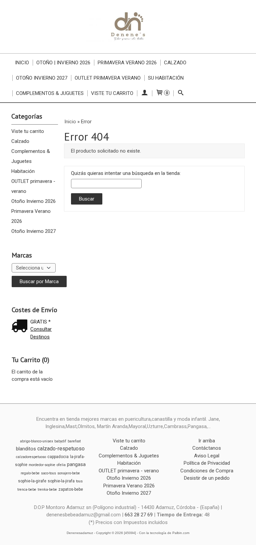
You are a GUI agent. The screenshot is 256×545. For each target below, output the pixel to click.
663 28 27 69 (139, 515)
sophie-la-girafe (32, 481)
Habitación (23, 171)
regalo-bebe (30, 473)
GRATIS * (40, 322)
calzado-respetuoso (61, 448)
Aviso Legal (206, 456)
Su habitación (166, 78)
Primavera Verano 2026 (127, 63)
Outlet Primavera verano (108, 78)
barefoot (74, 441)
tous (79, 481)
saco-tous (48, 473)
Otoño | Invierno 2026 (63, 63)
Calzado (175, 63)
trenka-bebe (47, 489)
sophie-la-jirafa (61, 481)
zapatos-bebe (70, 489)
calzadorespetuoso (31, 457)
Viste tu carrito (112, 93)
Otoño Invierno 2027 (41, 78)
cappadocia (58, 456)
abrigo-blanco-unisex (36, 441)
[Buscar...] (180, 93)
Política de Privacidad (207, 463)
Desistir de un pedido (207, 478)
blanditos (26, 449)
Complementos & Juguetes (50, 93)
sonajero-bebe (68, 473)
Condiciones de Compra (206, 471)
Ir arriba (206, 441)
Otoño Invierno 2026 (33, 201)
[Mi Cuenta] (144, 93)
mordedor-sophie (42, 465)
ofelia (61, 465)
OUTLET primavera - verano (33, 186)
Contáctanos (206, 448)
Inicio (22, 63)
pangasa (76, 464)
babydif (60, 441)
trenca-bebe (26, 489)
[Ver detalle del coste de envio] (21, 326)
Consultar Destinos (41, 333)
